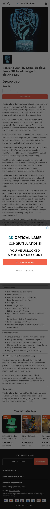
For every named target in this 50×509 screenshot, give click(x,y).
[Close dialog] (47, 228)
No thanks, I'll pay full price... (25, 270)
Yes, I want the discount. (25, 262)
